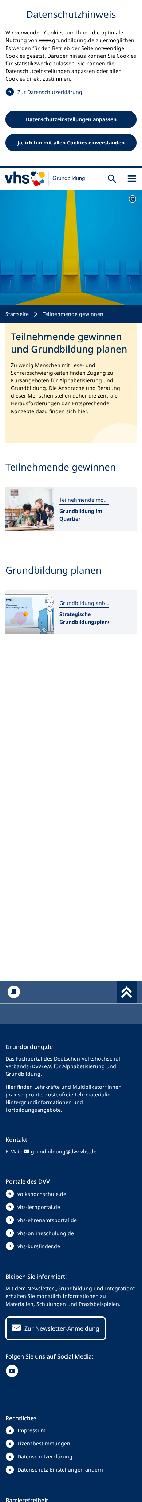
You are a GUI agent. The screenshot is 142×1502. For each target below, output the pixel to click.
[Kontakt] (13, 992)
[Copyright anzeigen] (132, 199)
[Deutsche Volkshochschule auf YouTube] (13, 1370)
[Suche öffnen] (112, 179)
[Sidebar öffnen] (132, 179)
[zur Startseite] (45, 178)
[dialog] (71, 84)
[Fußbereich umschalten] (127, 992)
